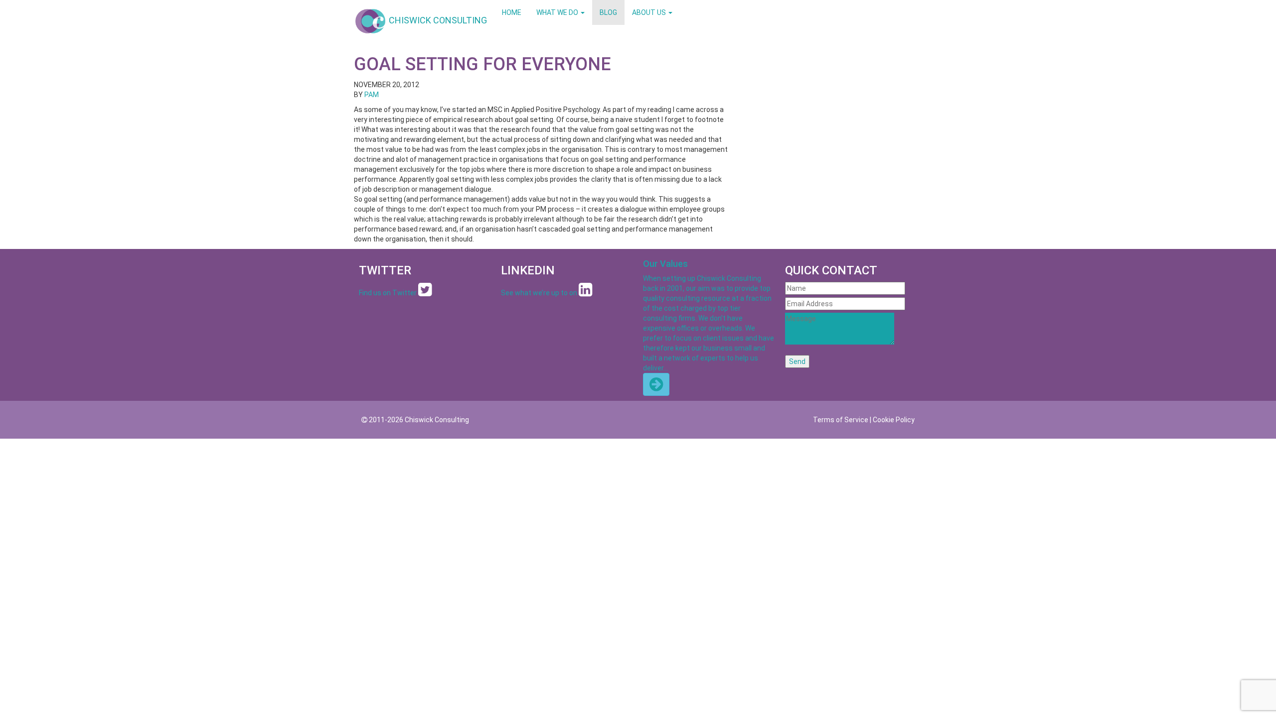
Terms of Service (840, 420)
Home (511, 12)
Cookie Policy (894, 420)
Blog (608, 12)
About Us (649, 12)
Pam (371, 95)
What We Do (558, 12)
